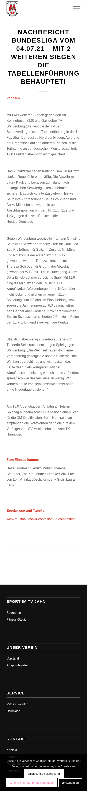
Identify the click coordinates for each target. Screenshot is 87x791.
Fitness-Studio (16, 619)
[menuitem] (74, 8)
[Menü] (74, 8)
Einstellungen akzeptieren (44, 773)
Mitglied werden (17, 704)
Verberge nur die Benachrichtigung (32, 782)
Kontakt (12, 750)
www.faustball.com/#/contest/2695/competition (41, 519)
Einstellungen (70, 782)
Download (13, 711)
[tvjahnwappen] (36, 8)
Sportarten (14, 612)
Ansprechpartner (18, 665)
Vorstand (13, 658)
